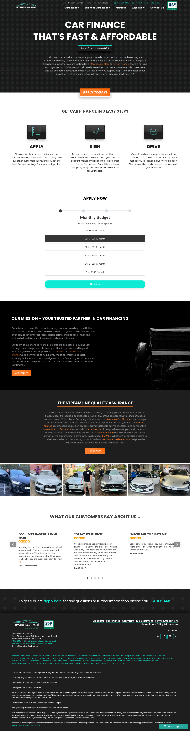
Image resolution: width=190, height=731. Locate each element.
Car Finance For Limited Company (110, 663)
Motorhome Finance (110, 656)
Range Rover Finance (98, 658)
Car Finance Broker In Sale (89, 656)
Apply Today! (95, 92)
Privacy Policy (17, 643)
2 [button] (91, 578)
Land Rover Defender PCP (116, 439)
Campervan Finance (20, 658)
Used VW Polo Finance (21, 663)
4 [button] (98, 578)
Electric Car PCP (115, 658)
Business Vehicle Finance (154, 656)
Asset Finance (33, 661)
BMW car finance (104, 432)
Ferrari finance (121, 64)
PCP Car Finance (58, 658)
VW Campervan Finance (131, 656)
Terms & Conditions (45, 643)
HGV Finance (89, 663)
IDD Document (144, 620)
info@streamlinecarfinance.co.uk (149, 3)
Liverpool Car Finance (40, 658)
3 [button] (95, 578)
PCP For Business (19, 661)
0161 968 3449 (123, 3)
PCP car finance (92, 429)
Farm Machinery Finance (134, 658)
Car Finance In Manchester (64, 656)
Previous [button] (13, 544)
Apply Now (138, 7)
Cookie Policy (29, 643)
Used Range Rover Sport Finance (46, 663)
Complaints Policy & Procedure (160, 624)
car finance (58, 351)
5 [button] (102, 578)
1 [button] (87, 578)
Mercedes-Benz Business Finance (118, 661)
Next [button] (177, 544)
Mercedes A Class (99, 64)
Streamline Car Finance (24, 5)
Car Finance (71, 7)
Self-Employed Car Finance (146, 661)
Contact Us (157, 7)
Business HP (46, 661)
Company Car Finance (41, 656)
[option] (39, 553)
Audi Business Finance (92, 661)
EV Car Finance (168, 658)
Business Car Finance (97, 7)
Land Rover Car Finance (71, 663)
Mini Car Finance (60, 661)
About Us (121, 7)
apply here (53, 601)
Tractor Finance (153, 658)
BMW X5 (106, 436)
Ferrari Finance (75, 661)
